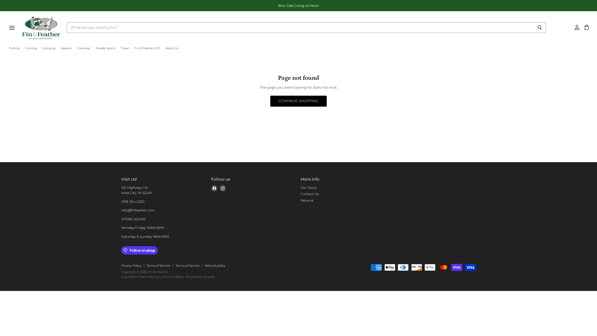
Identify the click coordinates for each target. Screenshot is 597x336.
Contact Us (310, 194)
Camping (48, 48)
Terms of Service (158, 265)
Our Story (308, 188)
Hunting (31, 48)
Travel (125, 48)
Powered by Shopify (200, 277)
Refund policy (215, 265)
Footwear (83, 48)
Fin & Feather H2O (147, 48)
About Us (172, 48)
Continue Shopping (298, 101)
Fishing (14, 48)
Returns (307, 200)
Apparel (66, 48)
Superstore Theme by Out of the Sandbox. (152, 277)
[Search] (540, 27)
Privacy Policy (131, 265)
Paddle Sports (105, 48)
